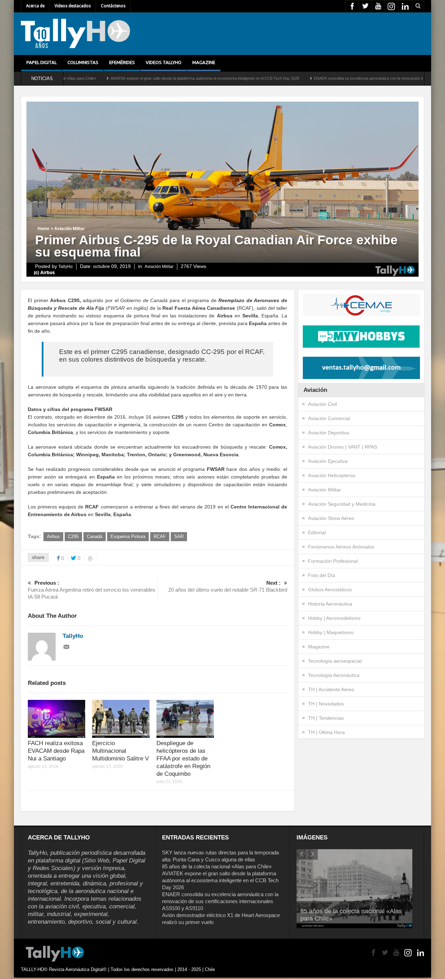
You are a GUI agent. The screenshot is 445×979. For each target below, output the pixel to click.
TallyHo (65, 266)
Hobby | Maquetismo (331, 632)
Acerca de (35, 5)
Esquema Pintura (128, 536)
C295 (73, 536)
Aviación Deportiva (328, 432)
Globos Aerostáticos (330, 589)
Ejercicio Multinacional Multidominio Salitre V (120, 751)
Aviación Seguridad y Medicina (341, 504)
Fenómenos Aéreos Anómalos (341, 547)
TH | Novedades (326, 703)
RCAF (160, 536)
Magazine (203, 62)
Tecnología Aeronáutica (333, 675)
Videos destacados (73, 5)
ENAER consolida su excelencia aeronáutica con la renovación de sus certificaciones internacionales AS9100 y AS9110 (220, 901)
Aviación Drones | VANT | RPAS (342, 447)
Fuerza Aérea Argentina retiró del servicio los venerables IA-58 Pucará (91, 590)
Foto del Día (321, 575)
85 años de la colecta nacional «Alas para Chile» (217, 866)
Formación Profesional (333, 561)
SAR (179, 536)
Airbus (53, 536)
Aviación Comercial (329, 418)
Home (43, 228)
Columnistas (82, 62)
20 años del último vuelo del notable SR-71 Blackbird (227, 586)
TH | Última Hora (326, 732)
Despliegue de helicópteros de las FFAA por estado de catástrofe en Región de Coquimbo (183, 758)
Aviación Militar (69, 228)
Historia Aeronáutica (330, 604)
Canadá (94, 536)
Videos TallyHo (163, 62)
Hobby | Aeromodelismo (334, 618)
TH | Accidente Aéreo (331, 689)
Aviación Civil (322, 404)
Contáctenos (113, 5)
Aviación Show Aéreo (331, 518)
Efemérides (122, 62)
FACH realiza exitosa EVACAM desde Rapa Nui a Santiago (56, 751)
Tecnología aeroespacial (335, 661)
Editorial (317, 532)
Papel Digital (41, 62)
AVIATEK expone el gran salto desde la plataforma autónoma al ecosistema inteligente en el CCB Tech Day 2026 (159, 78)
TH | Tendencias (326, 718)
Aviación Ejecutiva (328, 461)
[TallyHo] (75, 34)
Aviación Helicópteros (331, 475)
